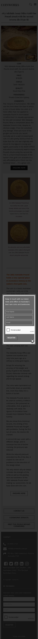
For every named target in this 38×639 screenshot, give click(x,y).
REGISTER (11, 338)
